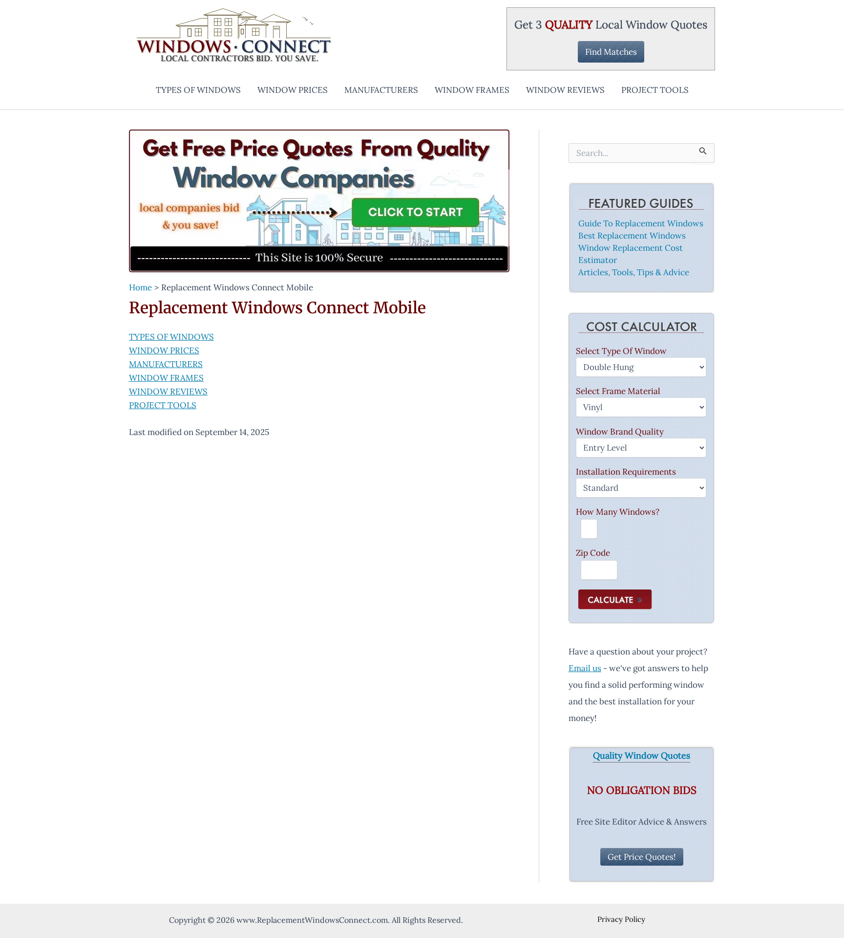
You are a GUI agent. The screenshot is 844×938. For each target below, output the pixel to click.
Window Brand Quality (620, 431)
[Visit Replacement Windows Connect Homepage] (319, 201)
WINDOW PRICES (292, 90)
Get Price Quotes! (642, 856)
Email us (585, 668)
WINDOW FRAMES (472, 90)
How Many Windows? (617, 511)
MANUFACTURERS (381, 90)
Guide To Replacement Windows (640, 223)
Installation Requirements (626, 471)
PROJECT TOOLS (655, 90)
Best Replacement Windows (632, 235)
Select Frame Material (618, 391)
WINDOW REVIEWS (565, 90)
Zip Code (593, 552)
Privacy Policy (621, 919)
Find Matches (611, 51)
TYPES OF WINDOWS (198, 90)
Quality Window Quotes (641, 756)
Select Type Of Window (621, 351)
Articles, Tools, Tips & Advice (633, 272)
